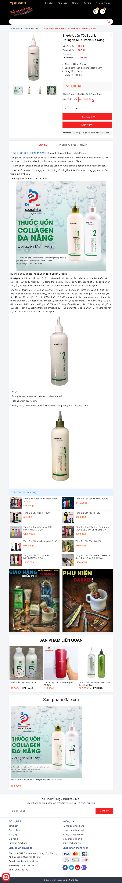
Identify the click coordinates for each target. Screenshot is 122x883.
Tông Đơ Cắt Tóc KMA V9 (88, 541)
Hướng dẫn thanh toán (73, 830)
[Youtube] (77, 867)
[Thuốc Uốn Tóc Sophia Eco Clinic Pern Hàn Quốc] (96, 663)
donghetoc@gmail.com (27, 861)
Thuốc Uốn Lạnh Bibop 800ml (23, 682)
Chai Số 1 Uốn (70, 99)
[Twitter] (71, 867)
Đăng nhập (62, 3)
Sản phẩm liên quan (61, 640)
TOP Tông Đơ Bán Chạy (24, 492)
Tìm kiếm (49, 3)
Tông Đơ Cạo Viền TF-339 (36, 513)
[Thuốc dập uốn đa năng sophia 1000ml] (61, 663)
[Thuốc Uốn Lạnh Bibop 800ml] (26, 663)
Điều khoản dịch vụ (72, 838)
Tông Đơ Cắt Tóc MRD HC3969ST (92, 498)
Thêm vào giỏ (87, 116)
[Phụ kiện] (87, 600)
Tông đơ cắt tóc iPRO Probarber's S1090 (40, 500)
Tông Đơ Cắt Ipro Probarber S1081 (40, 541)
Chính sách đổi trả (71, 843)
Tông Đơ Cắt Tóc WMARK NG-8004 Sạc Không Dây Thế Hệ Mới (93, 556)
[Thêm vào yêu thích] (110, 35)
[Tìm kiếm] (108, 22)
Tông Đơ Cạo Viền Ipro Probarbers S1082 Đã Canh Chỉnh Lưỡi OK (92, 528)
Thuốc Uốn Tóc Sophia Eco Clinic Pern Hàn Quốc (94, 683)
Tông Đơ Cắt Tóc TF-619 (87, 513)
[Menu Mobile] (110, 11)
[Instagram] (84, 867)
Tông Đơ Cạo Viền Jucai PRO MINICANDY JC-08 (38, 528)
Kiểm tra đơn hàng (103, 3)
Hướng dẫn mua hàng (73, 825)
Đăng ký (75, 3)
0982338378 (19, 3)
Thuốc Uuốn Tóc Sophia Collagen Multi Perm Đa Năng (36, 779)
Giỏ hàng (87, 3)
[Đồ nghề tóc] (21, 11)
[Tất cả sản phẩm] (34, 600)
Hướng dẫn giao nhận (73, 834)
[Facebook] (65, 867)
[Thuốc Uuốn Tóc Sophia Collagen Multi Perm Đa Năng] (46, 741)
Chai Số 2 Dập (86, 99)
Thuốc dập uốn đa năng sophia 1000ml (58, 683)
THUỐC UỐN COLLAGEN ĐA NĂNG (28, 153)
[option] (35, 58)
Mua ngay (87, 125)
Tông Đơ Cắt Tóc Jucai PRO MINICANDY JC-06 (37, 556)
